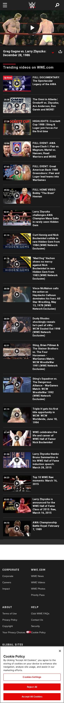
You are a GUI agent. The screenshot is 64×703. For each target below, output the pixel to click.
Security (35, 626)
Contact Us (37, 619)
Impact (6, 588)
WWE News (37, 576)
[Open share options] (60, 51)
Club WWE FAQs (38, 613)
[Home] (32, 5)
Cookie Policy (38, 632)
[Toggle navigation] (5, 5)
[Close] (60, 651)
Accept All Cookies (32, 696)
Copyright (7, 626)
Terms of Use (9, 613)
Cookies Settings (32, 677)
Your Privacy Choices (9, 632)
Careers (6, 582)
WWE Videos (38, 582)
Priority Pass (38, 595)
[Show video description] (52, 51)
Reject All (32, 686)
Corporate (7, 576)
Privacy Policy (9, 619)
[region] (32, 674)
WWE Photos (38, 588)
